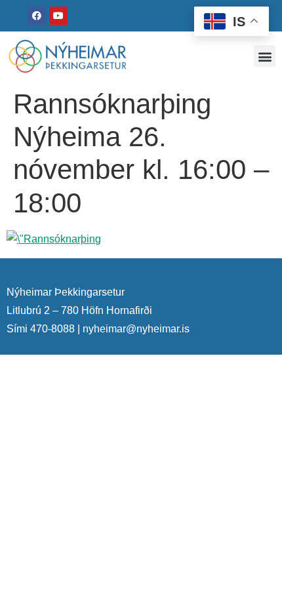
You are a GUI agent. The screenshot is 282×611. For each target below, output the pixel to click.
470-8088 (52, 328)
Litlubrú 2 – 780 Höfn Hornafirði (79, 310)
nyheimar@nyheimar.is (136, 328)
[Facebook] (37, 16)
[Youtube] (58, 16)
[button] (264, 56)
